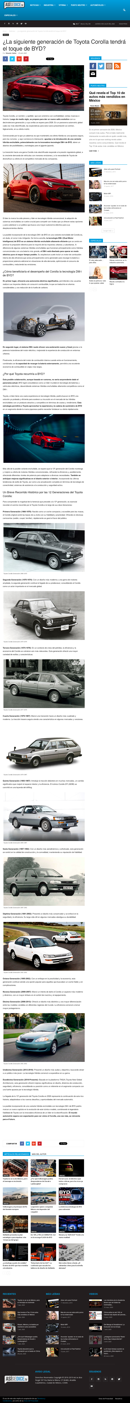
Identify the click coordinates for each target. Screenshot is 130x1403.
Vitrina (62, 5)
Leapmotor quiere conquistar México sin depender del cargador (42, 1209)
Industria (48, 5)
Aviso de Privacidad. (31, 1401)
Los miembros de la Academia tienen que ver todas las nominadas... (114, 1302)
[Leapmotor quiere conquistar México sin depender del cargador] (43, 1196)
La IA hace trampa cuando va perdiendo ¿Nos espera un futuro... (114, 1351)
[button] (124, 10)
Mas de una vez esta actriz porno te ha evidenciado (115, 182)
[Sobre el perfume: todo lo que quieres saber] (98, 272)
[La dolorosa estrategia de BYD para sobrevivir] (71, 1196)
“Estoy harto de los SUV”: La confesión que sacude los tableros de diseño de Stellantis (43, 1265)
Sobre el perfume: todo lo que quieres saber (97, 281)
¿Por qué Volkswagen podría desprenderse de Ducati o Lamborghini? (42, 1181)
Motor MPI (107, 193)
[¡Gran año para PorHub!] (95, 172)
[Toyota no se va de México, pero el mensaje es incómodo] (15, 1168)
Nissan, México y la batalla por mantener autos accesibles (28, 1325)
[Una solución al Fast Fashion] (95, 221)
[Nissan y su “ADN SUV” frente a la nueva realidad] (71, 1224)
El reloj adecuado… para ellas (96, 261)
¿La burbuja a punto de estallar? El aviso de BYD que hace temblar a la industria (15, 1265)
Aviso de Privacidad (106, 1399)
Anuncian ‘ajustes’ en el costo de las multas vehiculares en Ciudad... (115, 208)
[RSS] (13, 23)
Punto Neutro (78, 5)
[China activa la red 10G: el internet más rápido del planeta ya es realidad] (95, 1315)
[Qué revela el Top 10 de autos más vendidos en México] (108, 114)
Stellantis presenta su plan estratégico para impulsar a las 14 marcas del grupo (14, 1237)
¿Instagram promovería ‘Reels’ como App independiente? (114, 1338)
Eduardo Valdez (11, 53)
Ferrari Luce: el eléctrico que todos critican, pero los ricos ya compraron (71, 1181)
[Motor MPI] (95, 196)
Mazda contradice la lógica (117, 282)
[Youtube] (26, 23)
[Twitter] (21, 23)
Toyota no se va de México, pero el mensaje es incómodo (29, 1301)
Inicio (5, 31)
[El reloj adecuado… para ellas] (98, 252)
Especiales (9, 15)
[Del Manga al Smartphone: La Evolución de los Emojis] (95, 1327)
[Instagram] (9, 23)
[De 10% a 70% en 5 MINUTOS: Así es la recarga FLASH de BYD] (43, 1224)
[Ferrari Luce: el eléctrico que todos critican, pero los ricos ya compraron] (71, 1168)
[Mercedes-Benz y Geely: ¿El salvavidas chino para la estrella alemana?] (71, 1252)
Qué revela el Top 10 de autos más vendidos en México (107, 96)
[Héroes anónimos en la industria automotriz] (118, 252)
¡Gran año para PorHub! (112, 169)
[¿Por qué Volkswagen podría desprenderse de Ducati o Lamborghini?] (43, 1168)
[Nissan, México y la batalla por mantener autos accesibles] (9, 1327)
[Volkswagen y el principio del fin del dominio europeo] (15, 1196)
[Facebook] (5, 23)
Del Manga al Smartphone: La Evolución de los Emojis (114, 1325)
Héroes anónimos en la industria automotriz (118, 261)
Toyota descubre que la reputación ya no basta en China (29, 1350)
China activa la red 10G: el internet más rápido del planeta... (115, 1313)
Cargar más (107, 231)
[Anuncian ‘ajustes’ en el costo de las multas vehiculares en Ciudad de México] (95, 209)
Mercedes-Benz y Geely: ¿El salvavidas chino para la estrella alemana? (71, 1265)
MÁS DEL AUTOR (39, 1154)
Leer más (93, 151)
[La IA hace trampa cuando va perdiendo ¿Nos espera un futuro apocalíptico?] (95, 1352)
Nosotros (123, 24)
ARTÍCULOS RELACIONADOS (16, 1154)
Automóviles (96, 5)
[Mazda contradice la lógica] (118, 273)
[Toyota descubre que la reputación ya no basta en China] (9, 1352)
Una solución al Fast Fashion (114, 218)
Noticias (34, 5)
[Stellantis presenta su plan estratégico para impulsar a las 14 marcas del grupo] (15, 1224)
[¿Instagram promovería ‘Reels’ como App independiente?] (95, 1340)
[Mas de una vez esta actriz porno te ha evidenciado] (95, 184)
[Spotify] (17, 23)
